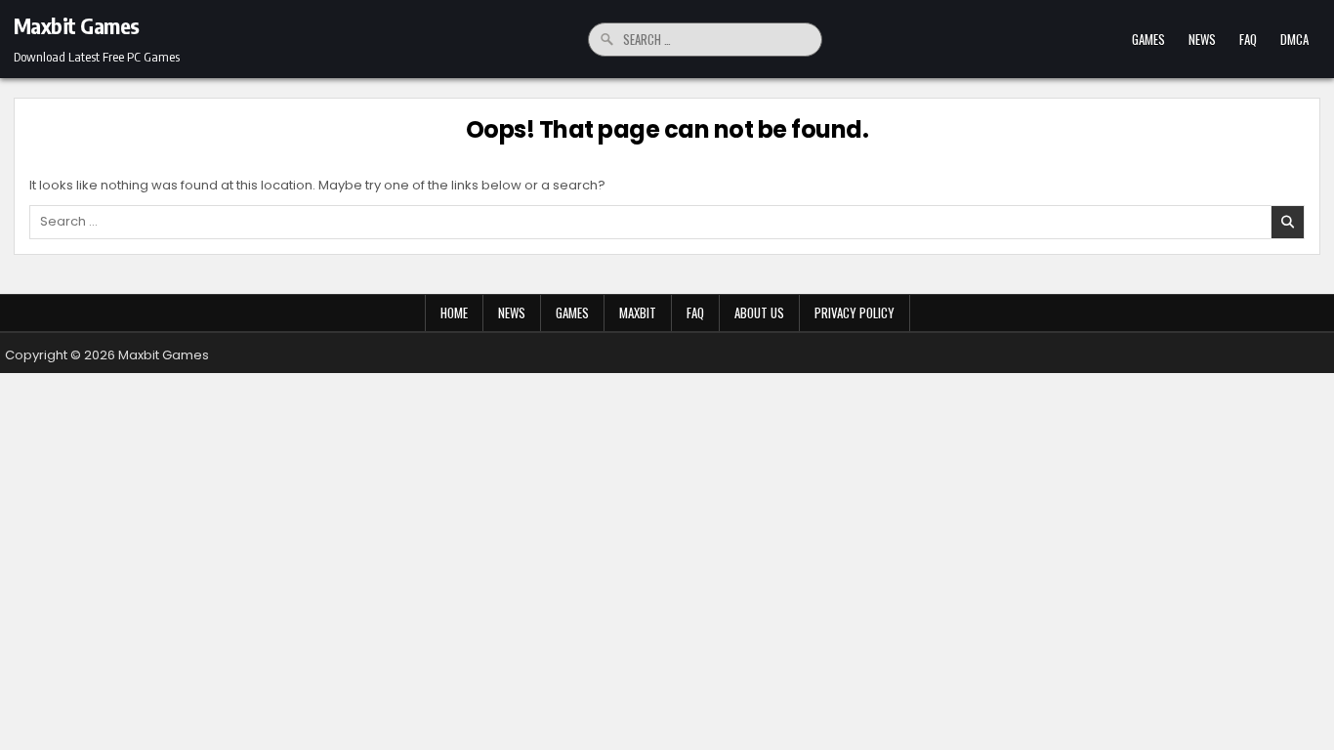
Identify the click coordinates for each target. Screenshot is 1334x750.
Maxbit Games (77, 25)
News (1202, 39)
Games (1148, 39)
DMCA (1294, 39)
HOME (454, 312)
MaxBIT (637, 312)
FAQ (1248, 39)
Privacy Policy (854, 312)
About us (759, 312)
